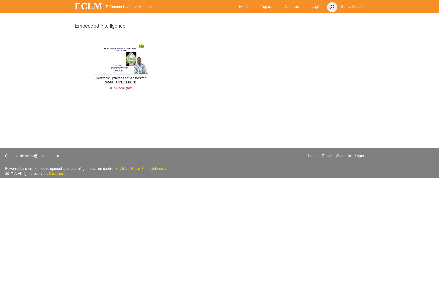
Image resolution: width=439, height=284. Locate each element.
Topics (327, 155)
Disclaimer (57, 173)
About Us (343, 155)
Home (313, 155)
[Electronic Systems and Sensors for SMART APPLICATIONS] (121, 59)
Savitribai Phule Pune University (140, 168)
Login (359, 155)
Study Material (352, 6)
